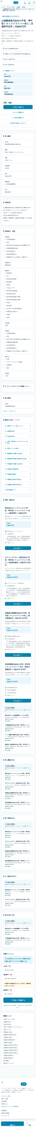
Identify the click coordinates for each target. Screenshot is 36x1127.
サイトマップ (5, 1116)
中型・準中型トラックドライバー (13, 1027)
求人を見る (17, 548)
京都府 (18, 7)
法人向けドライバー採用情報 (9, 1106)
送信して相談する (19, 1000)
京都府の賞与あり (8, 1055)
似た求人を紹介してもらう (18, 123)
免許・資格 (4, 1099)
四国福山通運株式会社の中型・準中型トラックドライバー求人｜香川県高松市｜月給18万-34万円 (17, 615)
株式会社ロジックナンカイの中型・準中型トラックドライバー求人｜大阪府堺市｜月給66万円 (17, 510)
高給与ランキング (8, 1063)
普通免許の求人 (7, 1032)
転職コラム (4, 1104)
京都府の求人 (7, 1022)
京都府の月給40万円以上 (10, 1050)
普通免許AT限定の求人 (10, 1035)
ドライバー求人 (11, 7)
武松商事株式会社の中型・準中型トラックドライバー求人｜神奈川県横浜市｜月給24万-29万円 (17, 667)
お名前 (5, 966)
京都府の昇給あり (8, 1058)
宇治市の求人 (7, 1024)
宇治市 (23, 7)
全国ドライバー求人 (9, 1019)
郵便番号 (6, 990)
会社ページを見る (8, 411)
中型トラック (7, 1029)
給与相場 (6, 1060)
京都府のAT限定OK (9, 1040)
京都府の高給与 (7, 1042)
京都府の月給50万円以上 (10, 1053)
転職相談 (4, 1110)
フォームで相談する (18, 112)
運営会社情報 (5, 1113)
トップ (3, 7)
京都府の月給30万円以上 (10, 1045)
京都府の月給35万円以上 (10, 1048)
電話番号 (6, 974)
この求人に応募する (18, 107)
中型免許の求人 (7, 1037)
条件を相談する (19, 118)
